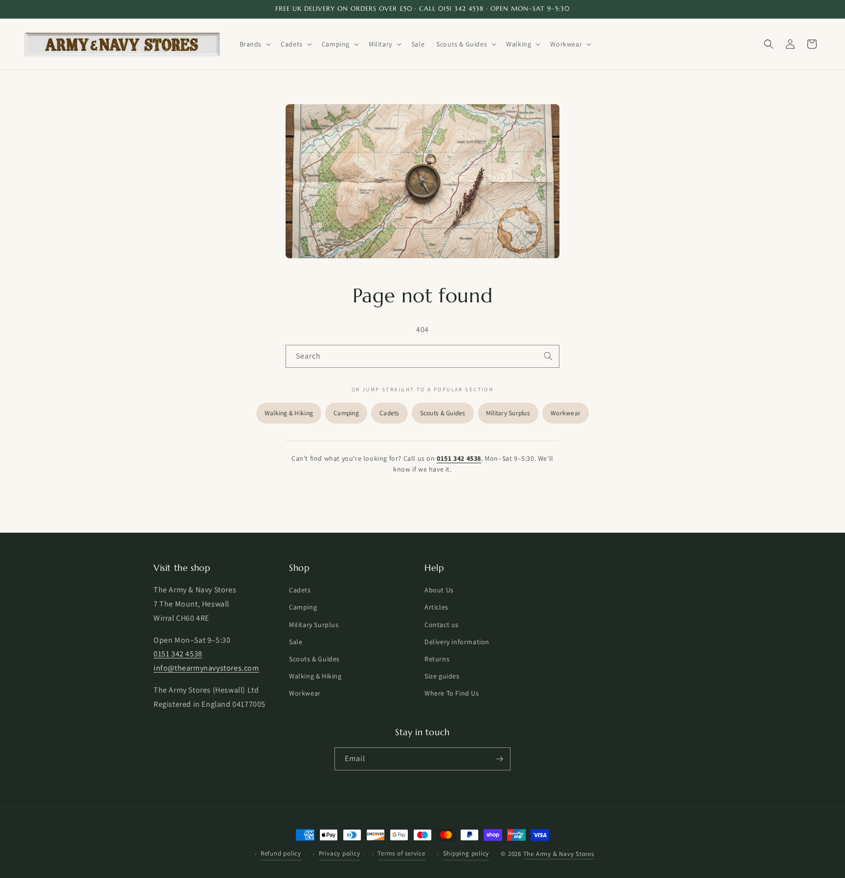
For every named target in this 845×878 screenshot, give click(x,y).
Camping (346, 412)
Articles (436, 607)
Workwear (565, 412)
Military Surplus (508, 412)
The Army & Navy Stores (558, 854)
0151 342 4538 (459, 458)
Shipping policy (466, 853)
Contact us (441, 624)
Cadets (389, 412)
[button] (254, 44)
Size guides (442, 676)
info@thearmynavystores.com (206, 668)
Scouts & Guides (443, 412)
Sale (295, 641)
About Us (439, 590)
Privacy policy (339, 853)
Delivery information (456, 641)
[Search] (548, 356)
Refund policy (281, 853)
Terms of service (401, 853)
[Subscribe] (499, 758)
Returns (436, 658)
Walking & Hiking (289, 412)
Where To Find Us (451, 693)
